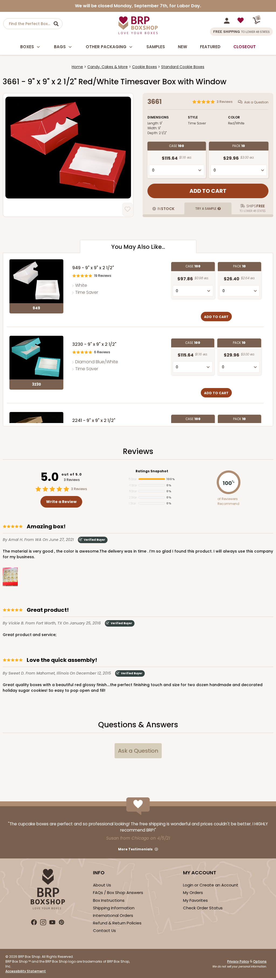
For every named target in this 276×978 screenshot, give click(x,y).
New (182, 47)
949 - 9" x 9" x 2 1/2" (93, 268)
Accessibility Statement (25, 971)
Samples (155, 47)
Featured (210, 47)
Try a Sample (205, 208)
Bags (60, 47)
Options (260, 961)
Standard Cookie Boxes (182, 66)
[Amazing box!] (10, 577)
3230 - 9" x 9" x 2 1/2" (94, 344)
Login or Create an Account (210, 885)
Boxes (27, 47)
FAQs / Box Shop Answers (118, 892)
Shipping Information (113, 908)
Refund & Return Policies (117, 923)
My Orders (193, 892)
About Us (102, 885)
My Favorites (195, 900)
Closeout (244, 47)
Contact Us (104, 930)
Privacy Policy (238, 961)
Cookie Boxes (144, 66)
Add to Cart (216, 317)
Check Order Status (203, 908)
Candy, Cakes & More (107, 66)
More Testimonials (135, 849)
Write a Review (61, 501)
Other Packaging (106, 47)
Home (77, 66)
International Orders (113, 915)
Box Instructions (109, 900)
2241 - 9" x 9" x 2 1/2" (93, 420)
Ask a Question (256, 102)
